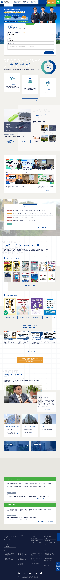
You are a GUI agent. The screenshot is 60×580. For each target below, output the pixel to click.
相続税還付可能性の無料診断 (35, 555)
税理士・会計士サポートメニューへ (43, 498)
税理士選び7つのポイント (9, 555)
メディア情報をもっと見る (30, 285)
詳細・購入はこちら (10, 317)
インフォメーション (35, 540)
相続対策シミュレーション (22, 554)
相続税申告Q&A (7, 558)
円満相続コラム (35, 536)
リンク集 (46, 538)
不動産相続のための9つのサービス (10, 553)
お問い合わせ (47, 540)
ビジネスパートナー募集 (36, 542)
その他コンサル (20, 564)
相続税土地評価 (48, 550)
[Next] (38, 128)
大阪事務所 (8, 546)
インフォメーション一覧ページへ (43, 227)
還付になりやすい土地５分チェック (36, 559)
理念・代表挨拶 (47, 409)
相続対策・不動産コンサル (23, 550)
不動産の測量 (20, 558)
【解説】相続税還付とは (35, 563)
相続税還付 (34, 550)
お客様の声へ (24, 142)
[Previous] (33, 128)
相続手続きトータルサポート (9, 559)
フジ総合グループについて (10, 539)
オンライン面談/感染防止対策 (50, 543)
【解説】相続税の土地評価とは (49, 558)
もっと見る (30, 351)
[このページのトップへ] (58, 537)
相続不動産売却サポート (22, 555)
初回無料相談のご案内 (8, 554)
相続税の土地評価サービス (49, 553)
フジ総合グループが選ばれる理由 (11, 537)
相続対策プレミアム (21, 553)
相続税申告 (8, 550)
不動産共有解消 (20, 563)
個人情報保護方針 (48, 536)
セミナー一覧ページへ (46, 190)
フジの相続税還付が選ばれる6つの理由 (36, 554)
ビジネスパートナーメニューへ (43, 521)
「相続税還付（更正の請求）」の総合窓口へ (10, 142)
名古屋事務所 (8, 544)
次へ (49, 52)
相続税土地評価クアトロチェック (50, 554)
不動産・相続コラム (35, 538)
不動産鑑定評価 (48, 560)
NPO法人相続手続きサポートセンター (24, 535)
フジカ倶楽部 (47, 565)
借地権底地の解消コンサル (22, 559)
